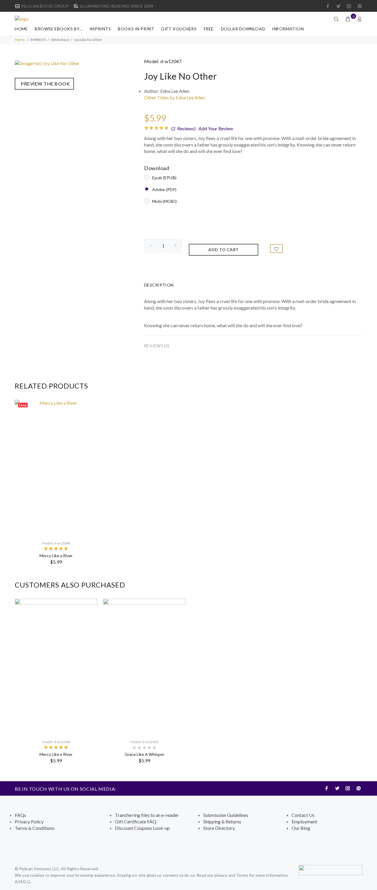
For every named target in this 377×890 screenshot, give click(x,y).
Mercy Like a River (55, 555)
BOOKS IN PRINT (136, 28)
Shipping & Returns (222, 821)
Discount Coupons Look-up (142, 828)
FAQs (20, 815)
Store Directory (219, 828)
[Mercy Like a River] (56, 467)
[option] (56, 482)
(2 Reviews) (183, 128)
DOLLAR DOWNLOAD (243, 28)
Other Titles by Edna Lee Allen (174, 97)
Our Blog (301, 828)
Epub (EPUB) (164, 177)
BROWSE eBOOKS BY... (58, 28)
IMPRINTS (100, 28)
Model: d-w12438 (144, 742)
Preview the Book (44, 83)
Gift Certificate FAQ (135, 821)
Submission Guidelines (225, 815)
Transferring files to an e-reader (147, 815)
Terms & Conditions (34, 828)
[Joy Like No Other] (47, 62)
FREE (209, 28)
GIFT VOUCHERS (178, 28)
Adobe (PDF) (164, 189)
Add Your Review (216, 128)
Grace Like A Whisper (144, 754)
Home (21, 28)
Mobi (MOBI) (164, 201)
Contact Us (303, 815)
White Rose (60, 39)
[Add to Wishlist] (276, 248)
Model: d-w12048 (56, 543)
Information (288, 28)
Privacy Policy (29, 821)
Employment (304, 821)
